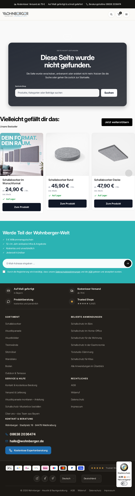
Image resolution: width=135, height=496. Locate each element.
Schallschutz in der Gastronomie (88, 344)
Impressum (77, 406)
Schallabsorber (13, 323)
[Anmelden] (127, 263)
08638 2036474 (23, 434)
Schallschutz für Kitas (82, 359)
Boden (8, 366)
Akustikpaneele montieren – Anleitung (24, 399)
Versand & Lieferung (15, 392)
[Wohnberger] (17, 14)
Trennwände (11, 344)
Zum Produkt (21, 207)
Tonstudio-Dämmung (82, 352)
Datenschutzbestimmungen (67, 272)
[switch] (124, 483)
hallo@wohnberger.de (27, 441)
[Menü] (130, 463)
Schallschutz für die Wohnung (86, 337)
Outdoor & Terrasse (15, 373)
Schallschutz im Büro (82, 323)
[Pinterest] (52, 478)
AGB (90, 272)
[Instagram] (37, 478)
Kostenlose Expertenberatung (31, 450)
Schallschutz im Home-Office (86, 330)
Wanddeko (11, 359)
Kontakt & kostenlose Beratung (21, 385)
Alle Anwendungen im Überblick (87, 366)
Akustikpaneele (13, 330)
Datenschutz (77, 399)
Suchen (109, 92)
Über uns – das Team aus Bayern (22, 413)
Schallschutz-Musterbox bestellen (23, 406)
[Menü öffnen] (126, 14)
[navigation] (128, 173)
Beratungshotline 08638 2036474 (105, 4)
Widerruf (75, 392)
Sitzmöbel (10, 352)
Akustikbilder (12, 337)
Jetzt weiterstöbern (117, 122)
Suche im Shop (20, 86)
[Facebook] (44, 478)
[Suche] (111, 14)
